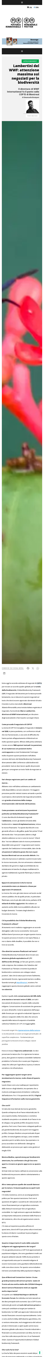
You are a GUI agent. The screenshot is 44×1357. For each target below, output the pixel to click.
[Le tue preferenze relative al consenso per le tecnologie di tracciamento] (39, 1352)
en (37, 7)
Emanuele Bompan (31, 97)
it (34, 7)
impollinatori (21, 982)
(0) (30, 7)
